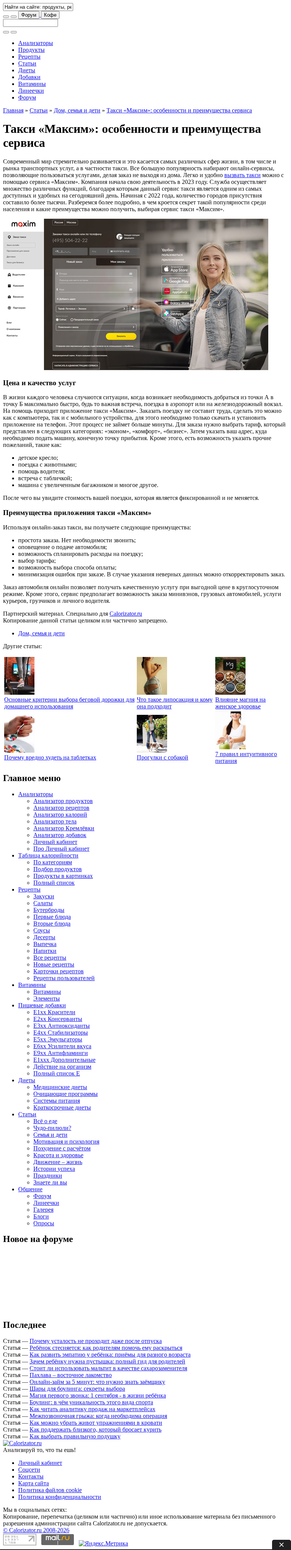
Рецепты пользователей (64, 978)
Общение (30, 1189)
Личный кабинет (55, 842)
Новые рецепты (53, 964)
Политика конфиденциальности (59, 1497)
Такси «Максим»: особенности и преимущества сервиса (179, 110)
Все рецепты (49, 957)
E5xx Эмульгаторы (57, 1039)
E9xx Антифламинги (60, 1053)
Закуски (43, 896)
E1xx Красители (54, 1012)
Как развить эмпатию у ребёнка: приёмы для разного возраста (110, 1354)
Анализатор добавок (59, 835)
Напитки (44, 951)
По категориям (52, 862)
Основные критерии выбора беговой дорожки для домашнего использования (69, 703)
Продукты (31, 50)
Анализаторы (35, 43)
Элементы (46, 998)
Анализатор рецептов (61, 808)
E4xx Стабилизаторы (60, 1032)
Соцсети (29, 1469)
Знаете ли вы (50, 1182)
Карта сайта (33, 1483)
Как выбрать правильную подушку (75, 1436)
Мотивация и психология (66, 1141)
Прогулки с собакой (162, 757)
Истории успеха (54, 1169)
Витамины (32, 84)
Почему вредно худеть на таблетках (50, 757)
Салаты (43, 903)
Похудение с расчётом (62, 1148)
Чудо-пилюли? (52, 1128)
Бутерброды (48, 910)
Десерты (44, 937)
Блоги (41, 1216)
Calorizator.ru (126, 613)
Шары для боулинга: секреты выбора (77, 1388)
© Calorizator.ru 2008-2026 (36, 1530)
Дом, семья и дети (77, 110)
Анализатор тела (55, 821)
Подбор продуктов (57, 869)
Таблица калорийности (48, 855)
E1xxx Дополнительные (64, 1060)
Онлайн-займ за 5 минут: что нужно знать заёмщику (97, 1382)
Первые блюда (52, 917)
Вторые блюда (51, 923)
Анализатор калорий (60, 814)
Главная (13, 110)
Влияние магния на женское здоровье (240, 703)
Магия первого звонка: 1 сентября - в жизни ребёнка (98, 1395)
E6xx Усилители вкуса (62, 1046)
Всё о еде (45, 1121)
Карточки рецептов (58, 971)
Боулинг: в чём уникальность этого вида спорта (91, 1402)
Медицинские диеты (60, 1087)
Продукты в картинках (63, 876)
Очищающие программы (65, 1094)
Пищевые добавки (42, 1005)
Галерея (43, 1209)
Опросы (43, 1223)
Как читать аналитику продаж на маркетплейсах (92, 1409)
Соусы (41, 930)
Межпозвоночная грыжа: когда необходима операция (98, 1416)
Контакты (31, 1476)
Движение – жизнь (57, 1162)
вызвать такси (242, 175)
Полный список (54, 882)
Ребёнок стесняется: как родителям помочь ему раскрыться (106, 1348)
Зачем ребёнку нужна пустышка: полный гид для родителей (107, 1361)
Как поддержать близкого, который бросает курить (95, 1429)
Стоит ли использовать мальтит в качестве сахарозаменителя (108, 1368)
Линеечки (31, 90)
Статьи (27, 63)
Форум (28, 15)
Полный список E (56, 1073)
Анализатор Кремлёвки (63, 828)
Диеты (26, 70)
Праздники (47, 1175)
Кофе (50, 15)
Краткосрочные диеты (62, 1107)
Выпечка (44, 944)
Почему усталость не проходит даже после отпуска (96, 1341)
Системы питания (56, 1100)
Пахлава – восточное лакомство (71, 1375)
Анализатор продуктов (63, 801)
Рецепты (29, 56)
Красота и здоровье (58, 1155)
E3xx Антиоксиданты (61, 1025)
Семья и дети (50, 1134)
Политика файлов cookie (50, 1490)
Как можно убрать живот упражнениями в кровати (96, 1422)
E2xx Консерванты (57, 1019)
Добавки (29, 77)
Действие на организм (62, 1066)
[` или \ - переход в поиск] (6, 17)
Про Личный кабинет (61, 848)
